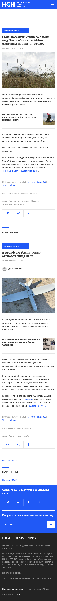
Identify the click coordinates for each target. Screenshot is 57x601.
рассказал (27, 399)
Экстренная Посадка (19, 201)
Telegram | (7, 185)
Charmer (16, 594)
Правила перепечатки (13, 589)
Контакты (19, 538)
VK (44, 182)
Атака (11, 436)
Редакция (7, 538)
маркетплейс (22, 436)
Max (14, 185)
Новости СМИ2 (9, 460)
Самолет (35, 201)
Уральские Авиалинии (13, 204)
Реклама (31, 538)
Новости (31, 182)
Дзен (39, 182)
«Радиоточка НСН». (36, 406)
